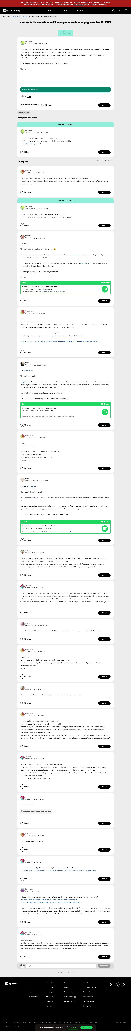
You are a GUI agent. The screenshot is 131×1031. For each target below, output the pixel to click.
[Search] (113, 10)
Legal (6, 1022)
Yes (84, 1028)
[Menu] (126, 10)
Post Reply (104, 966)
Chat (65, 10)
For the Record (33, 996)
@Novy (25, 382)
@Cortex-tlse (28, 370)
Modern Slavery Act (81, 1022)
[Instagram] (110, 984)
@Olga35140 (84, 263)
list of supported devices (75, 255)
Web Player (68, 992)
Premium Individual (89, 987)
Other (25, 16)
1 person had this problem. (30, 104)
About (30, 987)
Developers (50, 992)
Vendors (49, 1006)
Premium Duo (87, 992)
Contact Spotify (70, 1001)
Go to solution (66, 34)
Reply (104, 105)
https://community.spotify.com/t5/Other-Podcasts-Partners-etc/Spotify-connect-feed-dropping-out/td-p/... (59, 870)
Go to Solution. (33, 89)
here (83, 382)
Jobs (30, 992)
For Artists (50, 987)
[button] (110, 42)
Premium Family (88, 996)
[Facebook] (123, 984)
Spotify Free (87, 1006)
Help (50, 10)
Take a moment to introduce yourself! (53, 292)
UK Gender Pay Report (12, 1027)
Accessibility (68, 1022)
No (74, 1028)
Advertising (50, 996)
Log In (120, 10)
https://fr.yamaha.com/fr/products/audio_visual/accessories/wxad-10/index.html (48, 900)
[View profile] (22, 42)
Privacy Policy (33, 1022)
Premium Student (89, 1001)
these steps (78, 4)
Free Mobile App (70, 996)
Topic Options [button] (23, 113)
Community (13, 10)
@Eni (38, 497)
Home (14, 16)
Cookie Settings (45, 1022)
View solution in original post (30, 144)
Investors (49, 1001)
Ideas (80, 10)
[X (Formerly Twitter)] (117, 984)
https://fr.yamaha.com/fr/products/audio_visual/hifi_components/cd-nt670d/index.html (51, 902)
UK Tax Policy (94, 1022)
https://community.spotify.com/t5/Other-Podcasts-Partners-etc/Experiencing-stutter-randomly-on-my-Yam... (59, 341)
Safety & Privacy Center (19, 1022)
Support (67, 987)
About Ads (57, 1022)
